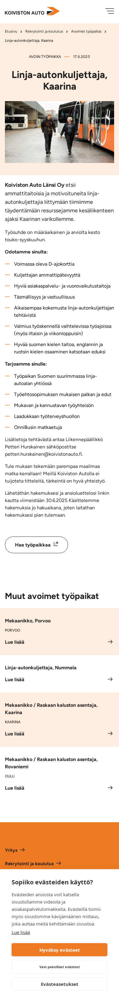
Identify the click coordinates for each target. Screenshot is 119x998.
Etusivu (11, 31)
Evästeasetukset (59, 984)
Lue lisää (21, 932)
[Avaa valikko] (109, 11)
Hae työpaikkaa (41, 544)
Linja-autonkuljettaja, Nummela (41, 668)
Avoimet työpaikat (86, 31)
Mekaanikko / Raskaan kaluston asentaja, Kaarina (51, 708)
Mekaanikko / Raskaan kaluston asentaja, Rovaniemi (51, 763)
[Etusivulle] (32, 11)
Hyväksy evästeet (59, 950)
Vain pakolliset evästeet (59, 966)
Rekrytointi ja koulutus (44, 31)
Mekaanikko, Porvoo (28, 621)
